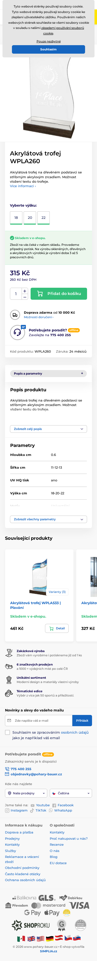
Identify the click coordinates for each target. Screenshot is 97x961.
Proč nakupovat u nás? (69, 838)
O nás (54, 851)
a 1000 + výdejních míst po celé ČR (42, 669)
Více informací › (23, 186)
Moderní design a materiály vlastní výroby (48, 682)
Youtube (43, 805)
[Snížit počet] (25, 297)
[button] (48, 428)
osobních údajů (75, 732)
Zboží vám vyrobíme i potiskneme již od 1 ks (49, 655)
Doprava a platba (19, 832)
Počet (16, 294)
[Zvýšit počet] (25, 291)
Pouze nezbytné (49, 41)
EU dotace (58, 863)
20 (30, 217)
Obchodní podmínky (22, 868)
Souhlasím (48, 49)
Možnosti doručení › (38, 317)
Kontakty (12, 844)
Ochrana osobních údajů (25, 880)
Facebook (66, 805)
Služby (10, 851)
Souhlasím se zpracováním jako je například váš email (50, 735)
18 (16, 217)
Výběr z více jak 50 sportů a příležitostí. (45, 695)
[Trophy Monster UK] (31, 938)
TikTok (41, 810)
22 (44, 217)
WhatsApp (63, 810)
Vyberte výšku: (23, 205)
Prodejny (12, 838)
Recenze (57, 844)
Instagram (19, 810)
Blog (53, 857)
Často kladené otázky (22, 874)
